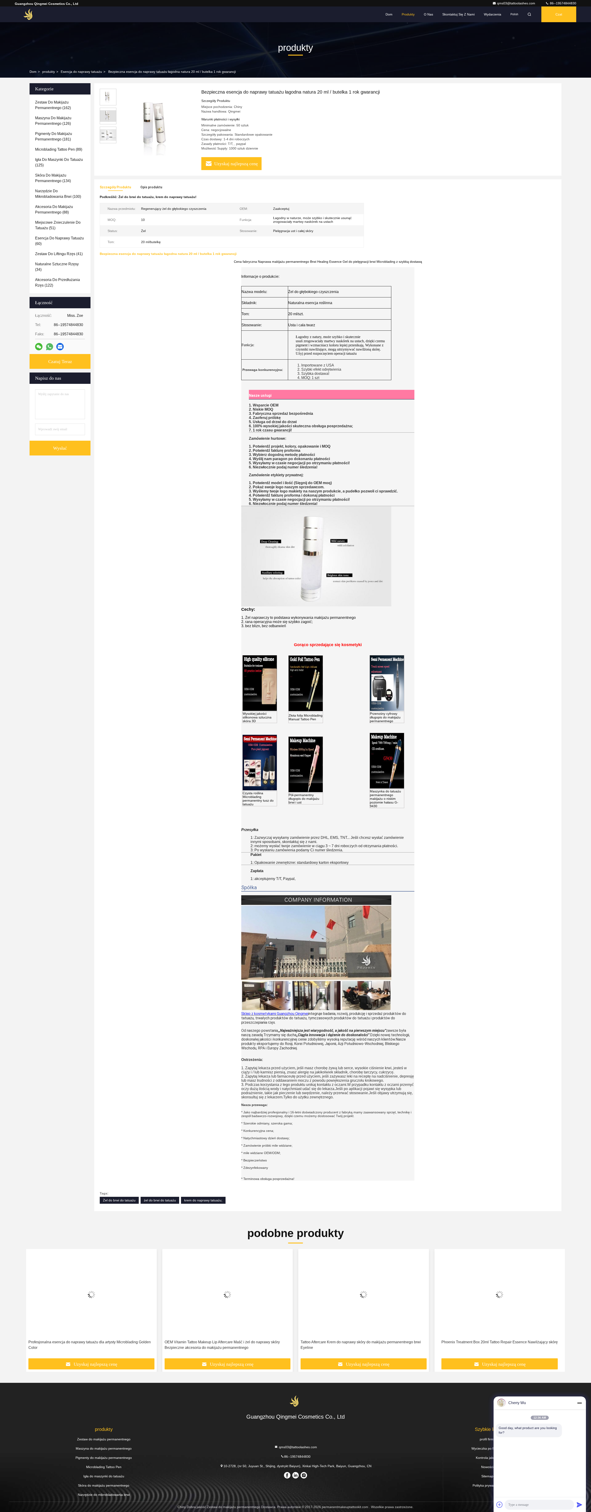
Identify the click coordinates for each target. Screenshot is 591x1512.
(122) (57, 282)
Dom (389, 14)
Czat (558, 14)
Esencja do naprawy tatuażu (81, 71)
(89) (58, 149)
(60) (59, 241)
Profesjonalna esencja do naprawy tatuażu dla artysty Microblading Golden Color (89, 1345)
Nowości (487, 1467)
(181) (53, 136)
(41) (59, 254)
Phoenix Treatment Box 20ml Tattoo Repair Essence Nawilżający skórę (499, 1342)
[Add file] (499, 1505)
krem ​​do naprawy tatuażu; (203, 1200)
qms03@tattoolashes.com (516, 3)
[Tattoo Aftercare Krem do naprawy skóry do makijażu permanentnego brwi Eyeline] (364, 1294)
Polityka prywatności (487, 1485)
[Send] (579, 1505)
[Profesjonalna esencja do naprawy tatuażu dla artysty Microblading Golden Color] (91, 1294)
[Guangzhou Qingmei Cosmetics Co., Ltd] (29, 14)
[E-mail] (60, 347)
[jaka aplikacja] (49, 346)
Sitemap (487, 1476)
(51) (58, 225)
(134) (53, 178)
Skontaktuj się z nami (458, 14)
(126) (53, 120)
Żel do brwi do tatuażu (119, 1200)
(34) (57, 267)
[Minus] (579, 1403)
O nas (428, 14)
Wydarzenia (492, 14)
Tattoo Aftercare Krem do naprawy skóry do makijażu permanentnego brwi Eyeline (361, 1345)
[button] (34, 1305)
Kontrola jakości (487, 1458)
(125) (59, 162)
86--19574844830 (562, 3)
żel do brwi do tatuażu (160, 1200)
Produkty (408, 14)
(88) (54, 209)
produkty (48, 71)
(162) (53, 105)
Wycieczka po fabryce (487, 1448)
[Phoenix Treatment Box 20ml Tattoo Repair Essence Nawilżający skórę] (500, 1294)
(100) (58, 194)
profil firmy (487, 1439)
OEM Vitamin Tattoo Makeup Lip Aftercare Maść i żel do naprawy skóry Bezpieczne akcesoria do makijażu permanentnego (222, 1345)
